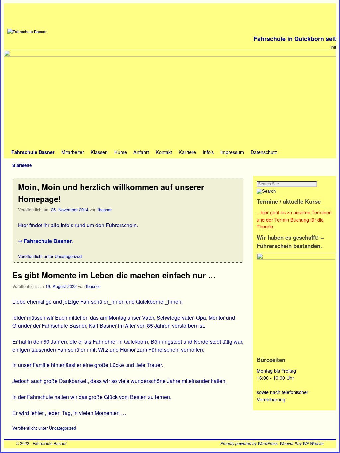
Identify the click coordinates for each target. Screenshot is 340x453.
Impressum (232, 151)
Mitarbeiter (72, 151)
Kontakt (164, 151)
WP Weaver (313, 443)
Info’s (208, 151)
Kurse (120, 151)
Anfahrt (141, 151)
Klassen (99, 151)
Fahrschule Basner (81, 16)
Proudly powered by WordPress (249, 443)
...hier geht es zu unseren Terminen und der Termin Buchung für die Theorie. (294, 219)
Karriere (187, 151)
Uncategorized (68, 256)
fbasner (105, 209)
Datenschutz (264, 151)
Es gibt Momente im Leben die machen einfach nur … (114, 275)
